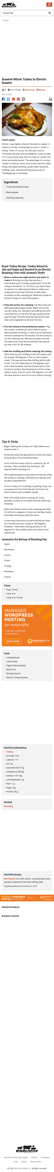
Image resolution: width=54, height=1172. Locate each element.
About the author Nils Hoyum (16, 1157)
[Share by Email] (23, 99)
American (30, 89)
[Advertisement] (27, 50)
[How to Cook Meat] (20, 4)
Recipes (34, 1157)
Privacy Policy (35, 1161)
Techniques (45, 1157)
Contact (24, 1161)
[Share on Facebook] (3, 99)
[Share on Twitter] (8, 99)
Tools (15, 1161)
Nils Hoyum (9, 878)
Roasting (8, 806)
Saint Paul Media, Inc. (22, 1168)
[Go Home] (27, 1148)
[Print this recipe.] (50, 99)
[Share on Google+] (13, 99)
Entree (42, 89)
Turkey (5, 20)
